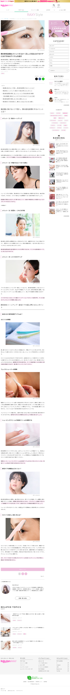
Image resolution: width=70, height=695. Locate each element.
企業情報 (24, 681)
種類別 (25, 633)
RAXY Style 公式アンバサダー (56, 115)
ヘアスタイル (54, 122)
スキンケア (51, 45)
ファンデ (65, 127)
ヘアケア (51, 57)
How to (3, 73)
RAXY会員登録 (60, 661)
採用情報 (45, 681)
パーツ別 (59, 125)
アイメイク (51, 51)
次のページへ (22, 569)
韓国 (55, 118)
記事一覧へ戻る (23, 598)
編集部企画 (65, 113)
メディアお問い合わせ (42, 662)
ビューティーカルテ (24, 666)
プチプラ (53, 125)
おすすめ (14, 647)
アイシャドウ (53, 120)
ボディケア (6, 71)
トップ (7, 10)
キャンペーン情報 (35, 10)
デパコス (59, 127)
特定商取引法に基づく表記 (43, 671)
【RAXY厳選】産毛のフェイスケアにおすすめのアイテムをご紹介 (19, 96)
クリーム (19, 647)
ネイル (50, 60)
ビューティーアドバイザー (25, 669)
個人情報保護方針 (31, 681)
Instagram (58, 665)
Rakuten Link (59, 669)
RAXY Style (21, 10)
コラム (50, 63)
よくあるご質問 (62, 10)
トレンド (60, 120)
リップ (66, 120)
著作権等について (39, 681)
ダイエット (19, 620)
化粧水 (65, 125)
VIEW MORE (66, 105)
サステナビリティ (19, 690)
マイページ (22, 665)
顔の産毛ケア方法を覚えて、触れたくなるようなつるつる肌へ (18, 101)
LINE (58, 666)
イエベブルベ (62, 122)
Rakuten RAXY (7, 5)
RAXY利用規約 (41, 669)
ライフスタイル (56, 130)
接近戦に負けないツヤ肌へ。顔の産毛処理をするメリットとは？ (19, 88)
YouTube (58, 671)
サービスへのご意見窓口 (43, 666)
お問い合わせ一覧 (11, 690)
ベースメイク (52, 48)
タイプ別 (63, 130)
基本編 (66, 115)
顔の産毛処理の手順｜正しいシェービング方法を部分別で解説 (18, 93)
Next (42, 576)
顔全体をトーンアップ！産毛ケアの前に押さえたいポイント (17, 91)
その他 (50, 65)
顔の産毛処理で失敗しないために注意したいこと (15, 99)
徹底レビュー (61, 118)
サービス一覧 (3, 690)
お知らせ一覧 (41, 661)
